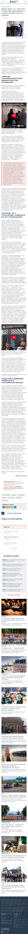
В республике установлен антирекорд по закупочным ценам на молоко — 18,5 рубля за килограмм (13, 859)
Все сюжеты (15, 548)
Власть (4, 497)
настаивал (9, 145)
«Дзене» (11, 489)
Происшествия (6, 6)
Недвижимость (5, 673)
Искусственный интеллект (10, 543)
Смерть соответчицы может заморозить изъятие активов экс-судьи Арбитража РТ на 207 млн (12, 575)
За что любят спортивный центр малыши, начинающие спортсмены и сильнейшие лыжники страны (12, 828)
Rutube (6, 489)
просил (7, 69)
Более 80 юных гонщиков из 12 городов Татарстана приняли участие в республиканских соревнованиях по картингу (13, 798)
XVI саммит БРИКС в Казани (11, 532)
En (17, 916)
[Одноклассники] (6, 507)
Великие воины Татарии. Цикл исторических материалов (11, 538)
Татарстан (5, 500)
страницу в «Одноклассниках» (9, 485)
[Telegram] (12, 507)
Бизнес (14, 495)
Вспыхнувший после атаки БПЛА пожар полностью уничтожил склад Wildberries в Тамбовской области (12, 585)
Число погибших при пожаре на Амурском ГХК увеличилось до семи (12, 590)
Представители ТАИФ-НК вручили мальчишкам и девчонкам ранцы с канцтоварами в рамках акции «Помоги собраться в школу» (13, 650)
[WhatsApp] (9, 507)
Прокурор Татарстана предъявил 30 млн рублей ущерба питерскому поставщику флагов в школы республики (13, 768)
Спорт (2, 704)
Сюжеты (6, 527)
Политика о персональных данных (6, 923)
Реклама (3, 918)
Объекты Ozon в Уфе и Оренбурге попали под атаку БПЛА (13, 579)
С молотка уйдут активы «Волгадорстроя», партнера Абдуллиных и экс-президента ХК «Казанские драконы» (13, 679)
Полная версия (5, 928)
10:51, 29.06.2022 (5, 18)
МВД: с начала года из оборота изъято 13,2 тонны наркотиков (14, 560)
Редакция (3, 917)
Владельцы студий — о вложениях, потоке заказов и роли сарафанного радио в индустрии (14, 622)
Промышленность (5, 822)
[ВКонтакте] (4, 507)
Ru (15, 916)
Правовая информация (6, 920)
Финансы (19, 497)
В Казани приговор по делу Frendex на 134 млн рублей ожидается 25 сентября (14, 565)
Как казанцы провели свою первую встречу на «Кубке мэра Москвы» (13, 710)
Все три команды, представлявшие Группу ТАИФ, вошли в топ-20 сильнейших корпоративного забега (13, 889)
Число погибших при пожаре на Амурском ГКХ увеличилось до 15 (12, 569)
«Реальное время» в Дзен (14, 513)
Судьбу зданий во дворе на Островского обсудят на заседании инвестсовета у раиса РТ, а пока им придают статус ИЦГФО (13, 739)
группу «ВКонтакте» (14, 483)
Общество (21, 495)
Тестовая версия (5, 929)
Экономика (11, 497)
